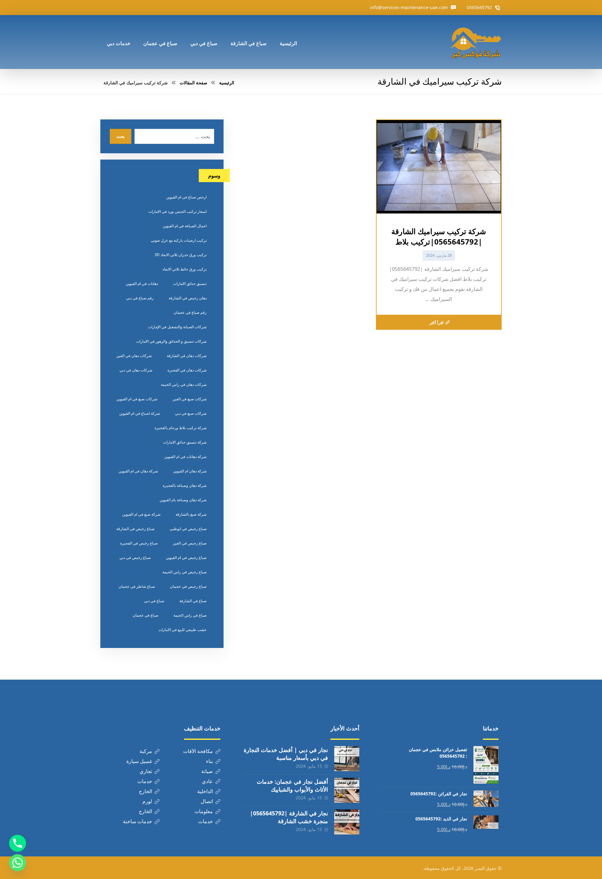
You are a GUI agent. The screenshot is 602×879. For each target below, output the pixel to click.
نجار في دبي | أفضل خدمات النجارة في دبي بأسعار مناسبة (286, 753)
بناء (209, 761)
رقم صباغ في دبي (140, 298)
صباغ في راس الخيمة (190, 615)
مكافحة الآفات (198, 751)
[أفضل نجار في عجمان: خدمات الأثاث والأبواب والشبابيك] (346, 790)
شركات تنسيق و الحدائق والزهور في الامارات (171, 341)
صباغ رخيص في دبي (135, 557)
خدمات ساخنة (137, 821)
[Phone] (17, 843)
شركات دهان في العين (134, 355)
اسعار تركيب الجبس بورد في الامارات (177, 211)
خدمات (144, 781)
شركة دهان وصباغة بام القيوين (183, 500)
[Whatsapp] (17, 862)
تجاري (146, 771)
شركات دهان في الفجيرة (187, 370)
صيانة (207, 771)
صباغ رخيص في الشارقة (135, 528)
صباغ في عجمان (145, 615)
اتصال (207, 801)
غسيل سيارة (139, 761)
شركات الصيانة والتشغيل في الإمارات (177, 326)
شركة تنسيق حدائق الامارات (185, 442)
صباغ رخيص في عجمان (188, 586)
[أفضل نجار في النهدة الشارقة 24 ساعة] (476, 42)
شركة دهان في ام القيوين (138, 471)
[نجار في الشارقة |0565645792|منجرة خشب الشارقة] (346, 821)
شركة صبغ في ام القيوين (141, 514)
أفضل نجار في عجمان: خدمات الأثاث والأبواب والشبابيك (292, 785)
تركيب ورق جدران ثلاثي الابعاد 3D (181, 254)
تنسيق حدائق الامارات (190, 283)
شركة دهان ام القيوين (190, 471)
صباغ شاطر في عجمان (137, 586)
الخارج (145, 791)
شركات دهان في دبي (135, 370)
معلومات (203, 811)
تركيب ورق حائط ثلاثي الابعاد (184, 269)
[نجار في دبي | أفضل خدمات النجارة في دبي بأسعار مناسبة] (346, 758)
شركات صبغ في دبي (191, 413)
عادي (207, 781)
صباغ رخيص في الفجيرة (139, 543)
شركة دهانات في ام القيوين (185, 456)
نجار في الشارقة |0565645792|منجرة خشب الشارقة (289, 817)
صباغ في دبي (154, 600)
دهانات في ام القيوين (142, 283)
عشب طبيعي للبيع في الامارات (182, 629)
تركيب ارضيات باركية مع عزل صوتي (179, 240)
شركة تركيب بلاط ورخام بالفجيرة (181, 427)
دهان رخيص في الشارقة (188, 298)
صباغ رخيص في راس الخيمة (184, 572)
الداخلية (205, 791)
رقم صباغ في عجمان (190, 312)
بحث (120, 136)
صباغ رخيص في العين (190, 543)
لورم (147, 801)
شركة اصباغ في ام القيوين (139, 413)
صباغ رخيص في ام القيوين (186, 557)
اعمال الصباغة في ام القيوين (185, 226)
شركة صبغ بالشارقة (191, 514)
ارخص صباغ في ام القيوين (186, 197)
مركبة (146, 751)
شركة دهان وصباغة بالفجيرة (185, 485)
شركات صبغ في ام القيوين (136, 399)
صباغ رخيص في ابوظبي (188, 528)
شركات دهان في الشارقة (187, 355)
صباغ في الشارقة (193, 600)
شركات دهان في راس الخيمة (184, 384)
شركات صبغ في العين (189, 399)
